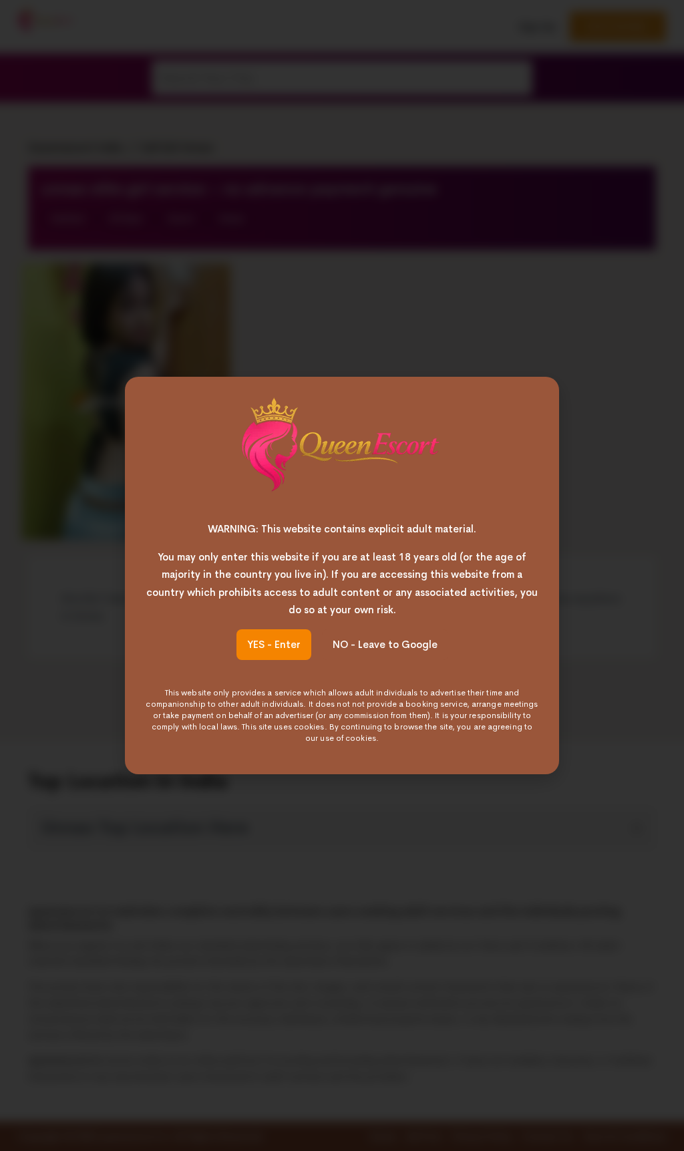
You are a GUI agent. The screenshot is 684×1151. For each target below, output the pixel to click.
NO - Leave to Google (385, 644)
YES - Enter (274, 644)
